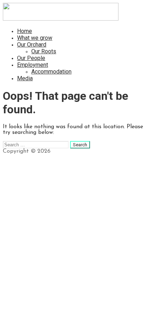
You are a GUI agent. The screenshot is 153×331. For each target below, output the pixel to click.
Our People (31, 58)
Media (25, 78)
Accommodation (51, 71)
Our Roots (43, 51)
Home (24, 31)
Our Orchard (31, 44)
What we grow (34, 37)
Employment (32, 64)
